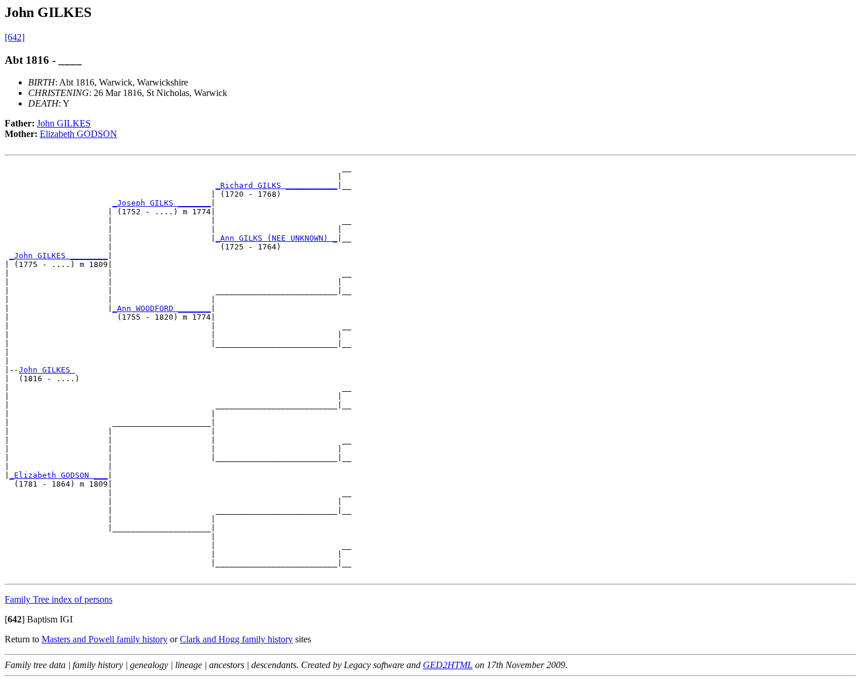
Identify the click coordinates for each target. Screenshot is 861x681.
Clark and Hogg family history (236, 639)
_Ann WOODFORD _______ (161, 308)
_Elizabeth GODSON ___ (58, 475)
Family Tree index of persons (58, 599)
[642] (15, 37)
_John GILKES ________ (58, 255)
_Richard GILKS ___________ (276, 185)
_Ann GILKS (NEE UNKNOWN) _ (276, 238)
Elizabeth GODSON (78, 134)
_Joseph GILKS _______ (161, 203)
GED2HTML (448, 665)
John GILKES (64, 123)
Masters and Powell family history (105, 639)
